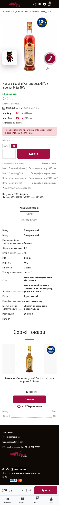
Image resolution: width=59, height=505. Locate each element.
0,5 (14, 146)
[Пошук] (34, 4)
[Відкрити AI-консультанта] (9, 57)
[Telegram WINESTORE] (44, 4)
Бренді (44, 12)
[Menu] (54, 4)
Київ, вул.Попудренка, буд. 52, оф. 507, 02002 (21, 447)
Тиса (51, 12)
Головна (6, 12)
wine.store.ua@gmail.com (12, 442)
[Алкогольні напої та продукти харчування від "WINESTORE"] (13, 4)
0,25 (6, 146)
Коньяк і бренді (32, 12)
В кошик (29, 399)
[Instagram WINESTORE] (39, 4)
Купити (33, 153)
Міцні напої (17, 12)
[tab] (29, 209)
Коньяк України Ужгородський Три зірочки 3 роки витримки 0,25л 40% (29, 380)
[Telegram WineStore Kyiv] (19, 469)
